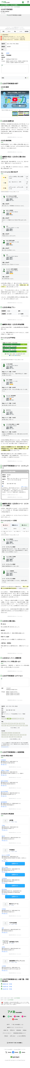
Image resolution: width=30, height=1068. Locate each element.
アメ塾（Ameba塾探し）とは (17, 1024)
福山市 (8, 6)
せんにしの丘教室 (6, 855)
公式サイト (15, 863)
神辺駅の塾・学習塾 (7, 986)
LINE (11, 1016)
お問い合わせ (12, 1036)
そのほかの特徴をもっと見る (15, 727)
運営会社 (6, 1036)
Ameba (9, 1052)
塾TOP (2, 6)
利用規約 (24, 1030)
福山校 (3, 836)
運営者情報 (18, 1030)
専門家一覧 (12, 1030)
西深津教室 (4, 889)
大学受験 (17, 1016)
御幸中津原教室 (4, 781)
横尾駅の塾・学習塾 (7, 984)
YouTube (16, 1019)
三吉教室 (4, 966)
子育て (25, 1016)
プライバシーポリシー (7, 1033)
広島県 (5, 6)
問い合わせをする (4, 746)
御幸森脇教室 (4, 802)
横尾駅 (12, 6)
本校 (3, 928)
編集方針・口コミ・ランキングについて (15, 1027)
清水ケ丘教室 (5, 867)
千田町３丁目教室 (5, 770)
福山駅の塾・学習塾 (7, 989)
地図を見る (4, 764)
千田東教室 (3, 760)
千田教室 (4, 909)
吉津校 (3, 947)
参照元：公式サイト (24, 486)
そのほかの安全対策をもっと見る (15, 739)
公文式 (7, 53)
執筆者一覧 (6, 1030)
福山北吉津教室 (4, 791)
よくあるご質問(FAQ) (21, 1036)
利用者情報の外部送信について (19, 1033)
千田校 (3, 825)
